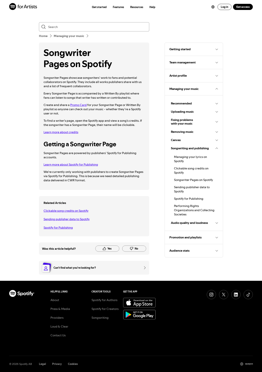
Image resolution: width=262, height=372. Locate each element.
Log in (224, 7)
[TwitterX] (223, 294)
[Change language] (213, 7)
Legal (42, 364)
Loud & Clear (59, 326)
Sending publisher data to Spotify (67, 219)
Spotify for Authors (104, 300)
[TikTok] (248, 294)
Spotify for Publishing (58, 227)
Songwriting (100, 317)
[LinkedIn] (236, 294)
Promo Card (78, 105)
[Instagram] (211, 294)
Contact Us (58, 335)
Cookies (73, 364)
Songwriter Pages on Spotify (193, 180)
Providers (56, 317)
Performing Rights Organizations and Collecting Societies (194, 210)
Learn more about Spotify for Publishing (71, 164)
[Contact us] (143, 267)
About (54, 300)
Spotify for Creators (105, 309)
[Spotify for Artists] (23, 7)
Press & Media (60, 309)
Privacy (57, 364)
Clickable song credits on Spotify (66, 211)
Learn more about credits (61, 132)
